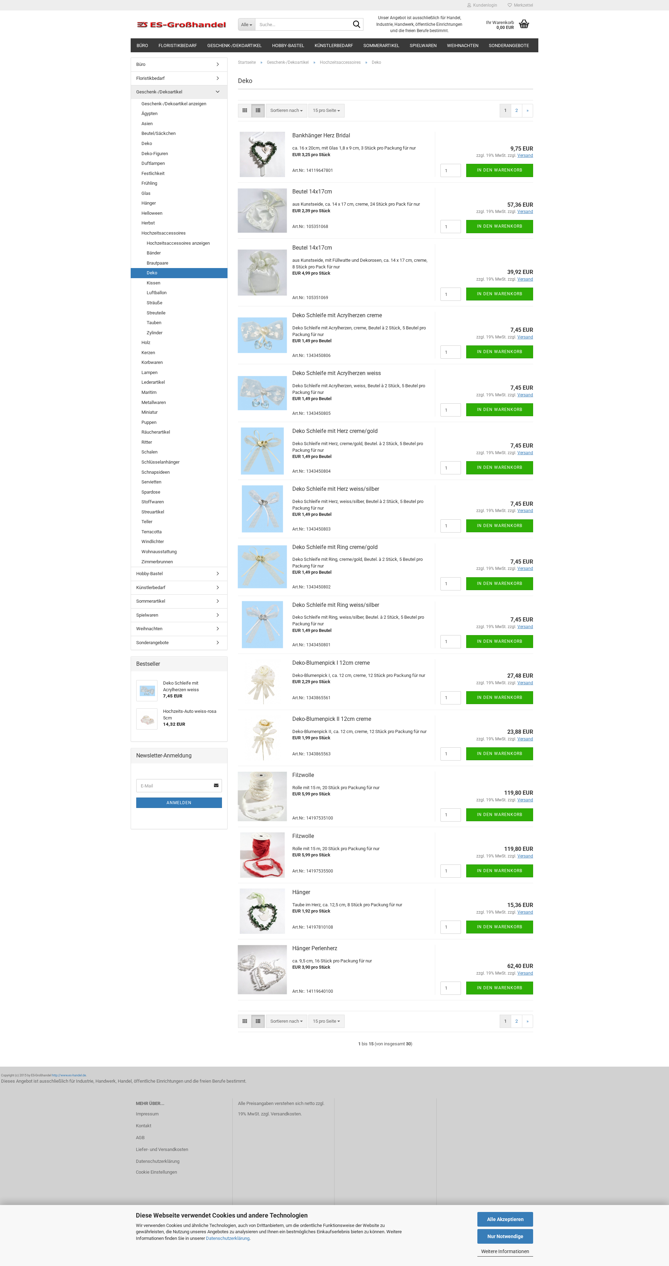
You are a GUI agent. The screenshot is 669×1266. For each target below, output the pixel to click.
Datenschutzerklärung (227, 1238)
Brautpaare (157, 263)
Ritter (146, 442)
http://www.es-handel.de (69, 1075)
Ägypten (149, 113)
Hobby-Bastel (288, 45)
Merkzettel (522, 5)
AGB (140, 1137)
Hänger (301, 892)
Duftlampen (153, 163)
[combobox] (286, 110)
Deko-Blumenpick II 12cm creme (331, 719)
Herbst (148, 223)
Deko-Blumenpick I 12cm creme (331, 662)
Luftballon (157, 292)
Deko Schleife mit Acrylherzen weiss (336, 373)
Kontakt (143, 1125)
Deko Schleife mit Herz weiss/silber (335, 489)
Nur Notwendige (505, 1236)
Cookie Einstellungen (156, 1172)
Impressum (147, 1113)
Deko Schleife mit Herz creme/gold (335, 431)
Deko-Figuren (154, 153)
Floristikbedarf (178, 45)
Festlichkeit (152, 173)
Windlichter (152, 541)
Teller (146, 521)
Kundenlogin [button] (484, 5)
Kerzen (148, 352)
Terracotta (151, 531)
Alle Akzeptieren (505, 1219)
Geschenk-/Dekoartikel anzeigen (173, 103)
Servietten (151, 482)
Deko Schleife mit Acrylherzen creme (337, 315)
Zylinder (154, 332)
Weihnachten (462, 45)
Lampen (149, 372)
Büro (142, 45)
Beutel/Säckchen (158, 133)
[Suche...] (356, 24)
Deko (146, 143)
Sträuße (154, 302)
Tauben (154, 322)
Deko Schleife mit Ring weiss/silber (335, 605)
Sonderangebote (509, 45)
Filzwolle (303, 775)
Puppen (148, 422)
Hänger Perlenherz (314, 948)
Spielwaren (423, 45)
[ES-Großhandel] (182, 24)
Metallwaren (153, 402)
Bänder (154, 253)
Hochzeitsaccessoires (163, 233)
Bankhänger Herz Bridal (321, 135)
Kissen (153, 282)
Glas (146, 193)
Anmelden (179, 802)
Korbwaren (152, 362)
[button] (245, 110)
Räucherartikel (155, 432)
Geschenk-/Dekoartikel (234, 45)
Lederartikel (153, 382)
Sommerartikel (381, 45)
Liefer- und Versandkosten (162, 1149)
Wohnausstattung (159, 551)
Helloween (151, 213)
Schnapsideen (155, 472)
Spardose (150, 492)
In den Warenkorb (499, 170)
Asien (147, 123)
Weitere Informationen (505, 1251)
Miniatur (149, 412)
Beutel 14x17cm (312, 191)
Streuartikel (152, 511)
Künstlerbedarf (334, 45)
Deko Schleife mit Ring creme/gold (335, 547)
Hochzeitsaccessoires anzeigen (178, 243)
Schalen (149, 452)
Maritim (148, 392)
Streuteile (156, 312)
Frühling (149, 183)
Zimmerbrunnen (157, 561)
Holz (145, 342)
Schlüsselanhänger (160, 462)
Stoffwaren (152, 501)
